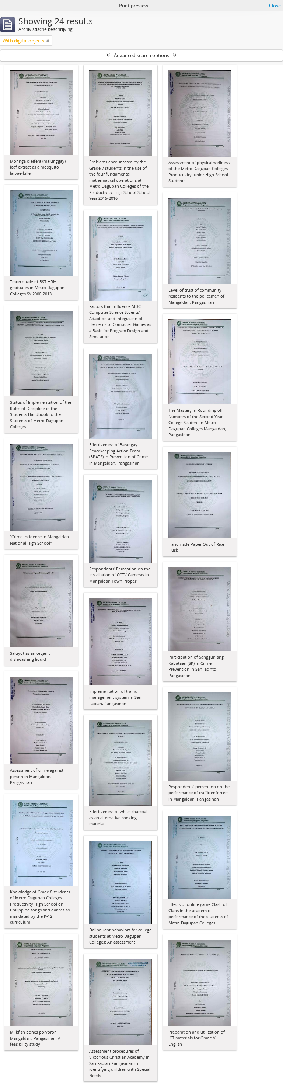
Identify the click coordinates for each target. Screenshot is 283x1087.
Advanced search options (141, 55)
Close (275, 5)
